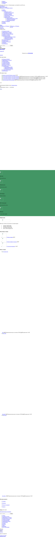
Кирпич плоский (12, 75)
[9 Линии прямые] (4, 237)
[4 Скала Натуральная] (6, 76)
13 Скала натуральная (11, 246)
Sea (3, 332)
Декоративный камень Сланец (12, 18)
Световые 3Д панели (8, 13)
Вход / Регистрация (5, 527)
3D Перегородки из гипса (9, 12)
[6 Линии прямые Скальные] (4, 241)
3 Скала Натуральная (15, 77)
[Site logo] (5, 27)
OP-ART (3, 414)
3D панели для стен (7, 11)
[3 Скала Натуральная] (6, 77)
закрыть (1, 55)
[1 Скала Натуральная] (6, 78)
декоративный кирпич (10, 20)
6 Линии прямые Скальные (12, 241)
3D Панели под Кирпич (10, 19)
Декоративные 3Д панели (9, 15)
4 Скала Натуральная (15, 76)
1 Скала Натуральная (15, 78)
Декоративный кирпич (8, 67)
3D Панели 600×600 (8, 14)
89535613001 (2, 49)
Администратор (14, 85)
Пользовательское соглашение (5, 511)
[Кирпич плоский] (5, 75)
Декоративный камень (8, 17)
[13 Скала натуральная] (4, 246)
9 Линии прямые (10, 237)
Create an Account (3, 535)
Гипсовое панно (7, 16)
